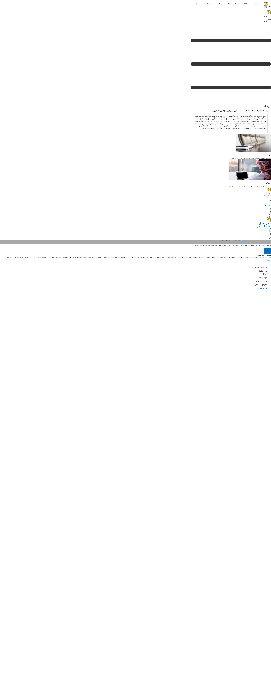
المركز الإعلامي (209, 3)
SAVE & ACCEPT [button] (267, 260)
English (266, 8)
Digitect (241, 240)
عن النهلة (246, 3)
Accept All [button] (268, 247)
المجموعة (237, 3)
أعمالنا (228, 3)
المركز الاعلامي (267, 195)
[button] (231, 19)
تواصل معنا (198, 3)
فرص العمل (220, 3)
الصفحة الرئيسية (257, 3)
